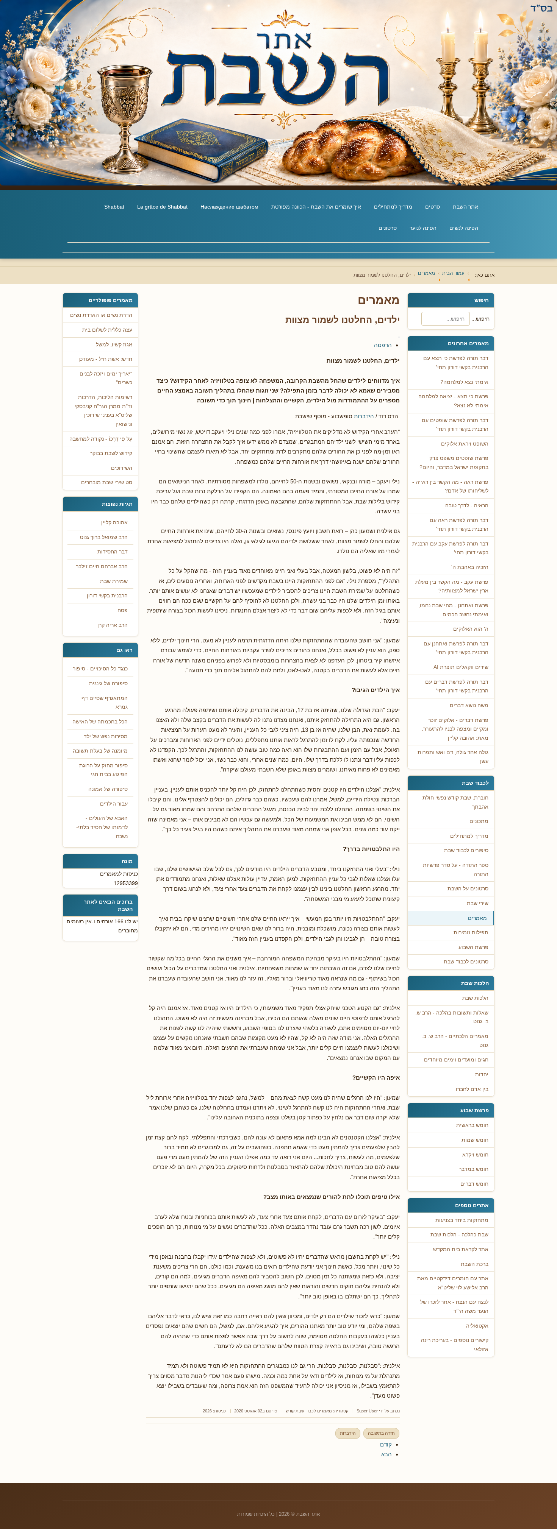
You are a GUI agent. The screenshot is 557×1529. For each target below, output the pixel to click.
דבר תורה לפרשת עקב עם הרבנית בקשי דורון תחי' (450, 548)
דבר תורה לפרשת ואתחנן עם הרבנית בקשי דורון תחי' (456, 648)
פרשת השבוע (473, 947)
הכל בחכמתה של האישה (100, 722)
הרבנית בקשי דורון (107, 596)
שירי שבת (477, 903)
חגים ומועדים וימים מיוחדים (456, 1060)
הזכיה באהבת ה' (469, 567)
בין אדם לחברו (472, 1089)
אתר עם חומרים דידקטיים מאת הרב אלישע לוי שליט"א (452, 1283)
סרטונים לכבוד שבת (466, 962)
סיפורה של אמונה (108, 789)
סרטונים (388, 228)
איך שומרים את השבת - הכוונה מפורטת (316, 207)
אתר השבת (465, 207)
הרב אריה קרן (112, 625)
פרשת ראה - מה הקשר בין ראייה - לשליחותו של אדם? (450, 486)
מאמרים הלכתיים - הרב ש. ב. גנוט (455, 1040)
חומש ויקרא (475, 1155)
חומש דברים (474, 1184)
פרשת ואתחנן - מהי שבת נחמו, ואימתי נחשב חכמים (453, 610)
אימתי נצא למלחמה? (464, 382)
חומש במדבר (473, 1169)
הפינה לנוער (423, 228)
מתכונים (478, 821)
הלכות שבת (475, 998)
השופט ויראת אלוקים (464, 444)
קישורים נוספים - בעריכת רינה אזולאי (454, 1344)
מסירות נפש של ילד (106, 736)
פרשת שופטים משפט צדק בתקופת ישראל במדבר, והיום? (453, 462)
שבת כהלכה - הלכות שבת (459, 1235)
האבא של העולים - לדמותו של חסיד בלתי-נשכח (102, 827)
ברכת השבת (474, 1264)
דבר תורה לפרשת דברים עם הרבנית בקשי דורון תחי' (456, 686)
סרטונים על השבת (467, 889)
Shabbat (114, 207)
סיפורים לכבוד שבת (466, 850)
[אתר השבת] (278, 92)
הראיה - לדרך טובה (466, 505)
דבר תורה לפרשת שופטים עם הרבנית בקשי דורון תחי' (455, 425)
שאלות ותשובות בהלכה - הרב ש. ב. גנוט (451, 1017)
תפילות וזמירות (471, 932)
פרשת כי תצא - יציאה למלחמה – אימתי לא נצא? (451, 401)
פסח (122, 610)
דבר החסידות (112, 552)
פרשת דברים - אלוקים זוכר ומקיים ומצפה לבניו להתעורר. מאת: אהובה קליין (455, 729)
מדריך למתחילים (393, 207)
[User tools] (399, 337)
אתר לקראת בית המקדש (460, 1249)
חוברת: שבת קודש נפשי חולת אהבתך (455, 802)
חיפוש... (480, 319)
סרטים (432, 207)
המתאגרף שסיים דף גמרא (104, 702)
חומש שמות (475, 1140)
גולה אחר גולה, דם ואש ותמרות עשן (453, 757)
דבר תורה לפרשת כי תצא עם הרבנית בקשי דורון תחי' (455, 362)
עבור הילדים (114, 804)
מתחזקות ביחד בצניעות (461, 1220)
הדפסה (383, 345)
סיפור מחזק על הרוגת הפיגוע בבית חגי (103, 770)
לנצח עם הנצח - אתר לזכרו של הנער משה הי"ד (454, 1306)
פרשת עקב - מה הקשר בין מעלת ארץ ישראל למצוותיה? (451, 586)
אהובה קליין (114, 522)
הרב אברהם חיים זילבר (102, 566)
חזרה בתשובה (381, 1433)
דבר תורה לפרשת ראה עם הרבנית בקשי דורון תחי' (459, 524)
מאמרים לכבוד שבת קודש (309, 1411)
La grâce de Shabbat (162, 207)
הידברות (364, 416)
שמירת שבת (114, 581)
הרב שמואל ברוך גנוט (104, 537)
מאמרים (477, 918)
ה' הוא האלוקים (470, 629)
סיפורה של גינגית (108, 683)
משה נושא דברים (469, 705)
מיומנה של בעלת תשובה (100, 751)
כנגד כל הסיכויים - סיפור (100, 669)
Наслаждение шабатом (229, 207)
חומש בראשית (472, 1125)
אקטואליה (477, 1326)
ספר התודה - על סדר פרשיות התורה (455, 869)
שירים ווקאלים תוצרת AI (460, 667)
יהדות (481, 1074)
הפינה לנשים (463, 228)
